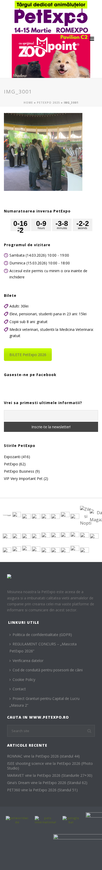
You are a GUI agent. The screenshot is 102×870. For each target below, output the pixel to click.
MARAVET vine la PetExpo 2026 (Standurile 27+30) (49, 775)
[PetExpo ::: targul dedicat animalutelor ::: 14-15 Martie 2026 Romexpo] (51, 39)
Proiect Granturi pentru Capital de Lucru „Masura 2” (44, 702)
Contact (19, 688)
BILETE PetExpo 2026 (27, 354)
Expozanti (12, 456)
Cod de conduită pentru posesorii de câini (48, 669)
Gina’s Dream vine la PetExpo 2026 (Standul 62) (47, 782)
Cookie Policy (24, 679)
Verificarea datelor (28, 660)
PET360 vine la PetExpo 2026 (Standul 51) (42, 790)
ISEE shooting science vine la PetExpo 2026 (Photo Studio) (50, 766)
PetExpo (11, 464)
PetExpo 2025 (48, 102)
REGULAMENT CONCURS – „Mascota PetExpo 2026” (43, 647)
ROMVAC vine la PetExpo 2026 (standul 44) (43, 756)
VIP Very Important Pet (23, 478)
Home (28, 102)
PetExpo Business (19, 471)
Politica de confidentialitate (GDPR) (42, 634)
